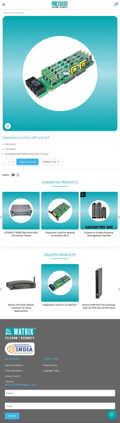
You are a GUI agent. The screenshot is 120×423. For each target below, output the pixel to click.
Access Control (12, 376)
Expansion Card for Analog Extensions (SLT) (60, 234)
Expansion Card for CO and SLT (60, 304)
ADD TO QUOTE (27, 161)
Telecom (9, 381)
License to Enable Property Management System (98, 234)
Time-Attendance (13, 370)
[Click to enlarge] (8, 126)
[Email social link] (13, 174)
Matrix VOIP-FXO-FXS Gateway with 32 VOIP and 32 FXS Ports (98, 306)
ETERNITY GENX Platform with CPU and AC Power (21, 234)
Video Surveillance (14, 365)
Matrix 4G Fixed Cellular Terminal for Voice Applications (21, 307)
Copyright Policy (51, 370)
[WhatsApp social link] (18, 174)
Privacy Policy (50, 365)
